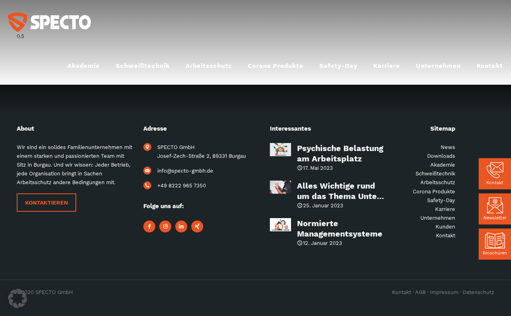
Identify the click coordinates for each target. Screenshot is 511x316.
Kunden (445, 227)
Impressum (444, 292)
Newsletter (494, 218)
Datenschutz (478, 292)
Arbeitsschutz (437, 182)
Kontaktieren (46, 202)
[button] (17, 298)
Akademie (442, 165)
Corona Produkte (434, 192)
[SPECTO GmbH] (49, 22)
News (448, 147)
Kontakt (494, 182)
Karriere (445, 209)
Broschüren (495, 253)
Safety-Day (441, 200)
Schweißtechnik (435, 174)
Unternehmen (437, 218)
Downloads (441, 156)
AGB (420, 292)
